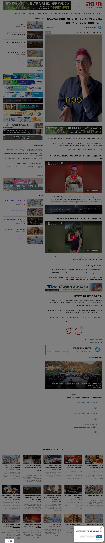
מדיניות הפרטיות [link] (99, 539)
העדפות (83, 536)
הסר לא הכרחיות (91, 536)
